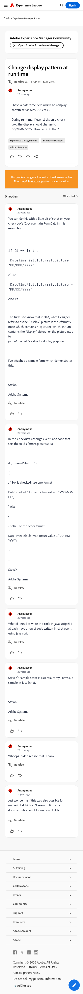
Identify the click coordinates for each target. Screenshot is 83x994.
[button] (21, 82)
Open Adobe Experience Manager (39, 45)
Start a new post (37, 181)
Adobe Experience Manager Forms (23, 18)
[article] (41, 312)
